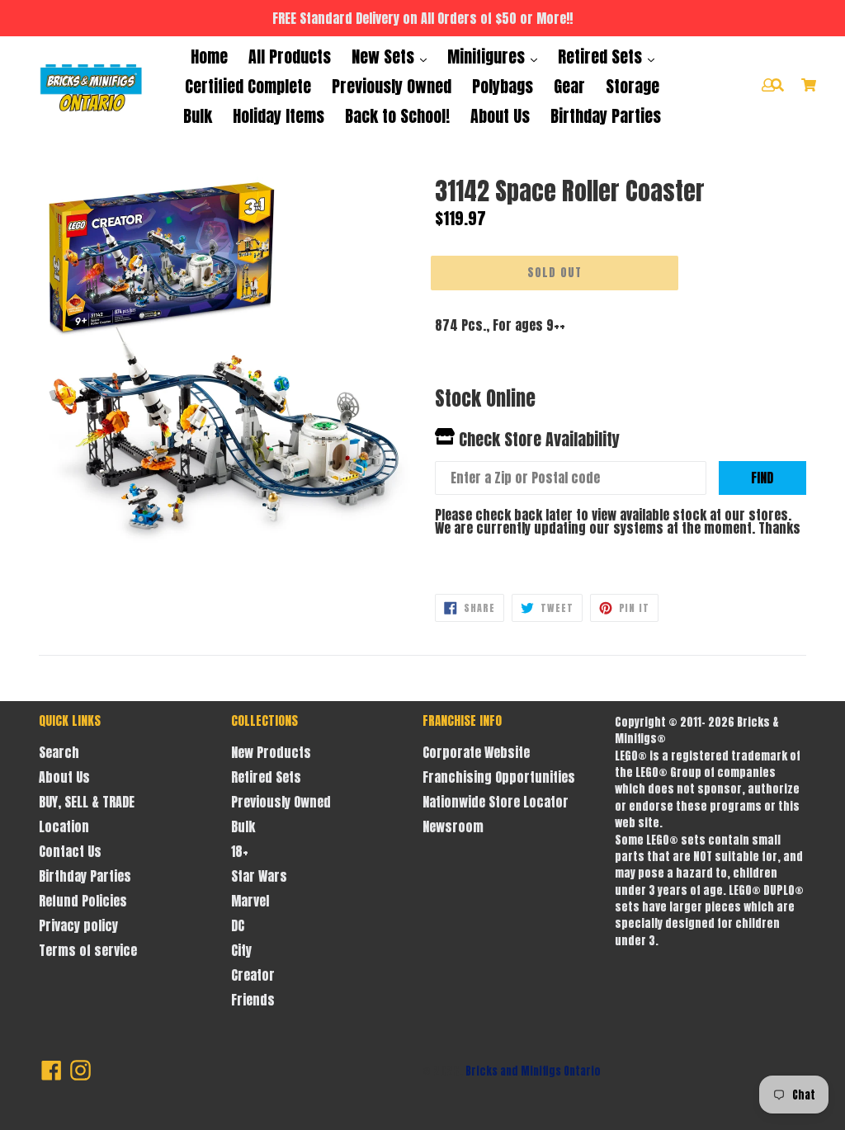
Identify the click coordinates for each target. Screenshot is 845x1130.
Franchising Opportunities (498, 777)
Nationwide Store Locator (495, 802)
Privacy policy (78, 925)
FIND (762, 477)
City (241, 950)
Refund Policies (83, 901)
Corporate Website (476, 752)
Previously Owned (391, 86)
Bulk (197, 116)
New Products (271, 752)
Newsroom (453, 826)
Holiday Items (278, 116)
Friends (253, 1000)
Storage (632, 86)
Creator (253, 975)
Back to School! (397, 116)
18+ (239, 851)
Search (59, 752)
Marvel (250, 901)
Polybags (502, 86)
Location (64, 826)
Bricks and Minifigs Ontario (533, 1071)
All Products (289, 56)
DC (237, 925)
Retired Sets (602, 56)
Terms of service (88, 950)
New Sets (385, 56)
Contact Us (70, 851)
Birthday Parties (605, 116)
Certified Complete (248, 86)
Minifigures (488, 56)
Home (209, 56)
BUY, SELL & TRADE (87, 802)
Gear (569, 86)
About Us (500, 116)
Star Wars (259, 876)
